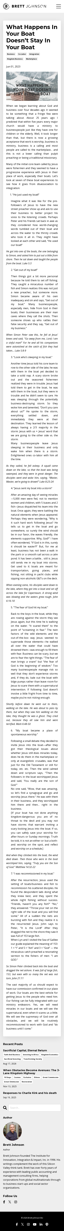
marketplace (31, 59)
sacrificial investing (12, 1059)
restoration (27, 1082)
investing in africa (31, 1055)
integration (34, 54)
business (11, 54)
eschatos (27, 1077)
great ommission (11, 1082)
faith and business (12, 1055)
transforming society (32, 1059)
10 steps (7, 1077)
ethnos (37, 1077)
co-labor (22, 54)
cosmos (17, 1077)
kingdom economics (49, 1055)
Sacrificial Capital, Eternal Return (25, 1050)
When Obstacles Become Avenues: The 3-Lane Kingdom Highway (31, 1072)
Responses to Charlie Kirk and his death (30, 1093)
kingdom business (15, 59)
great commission (50, 1077)
